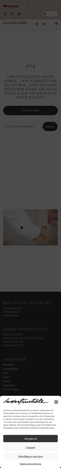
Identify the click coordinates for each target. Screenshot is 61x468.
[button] (56, 402)
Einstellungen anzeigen (30, 456)
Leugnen (30, 447)
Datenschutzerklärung (30, 464)
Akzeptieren (30, 438)
